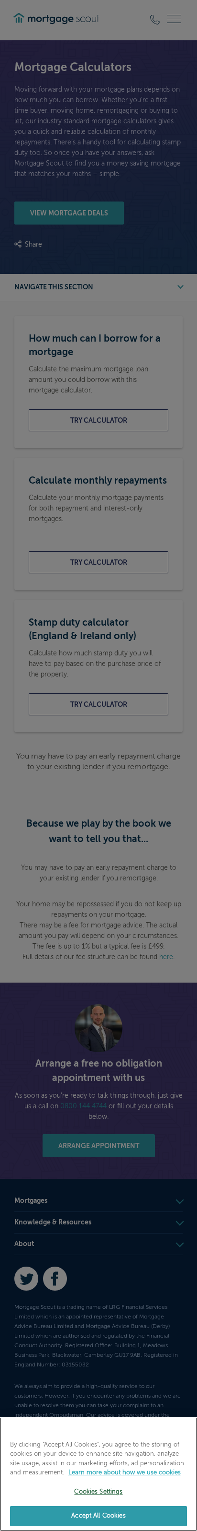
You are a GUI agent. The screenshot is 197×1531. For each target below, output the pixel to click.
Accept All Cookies (98, 1516)
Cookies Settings (98, 1492)
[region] (98, 1474)
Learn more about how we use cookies (124, 1473)
